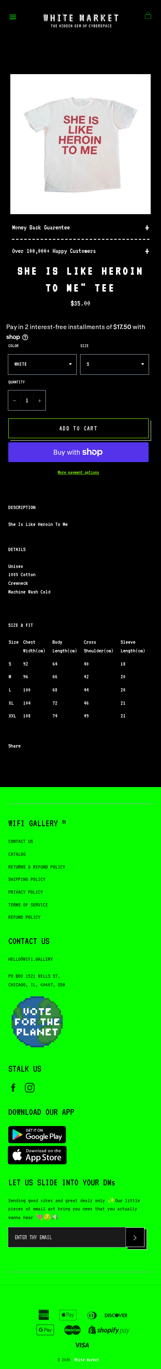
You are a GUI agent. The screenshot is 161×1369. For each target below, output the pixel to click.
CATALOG (17, 854)
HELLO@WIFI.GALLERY (30, 959)
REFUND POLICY (24, 917)
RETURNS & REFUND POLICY (36, 867)
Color (13, 345)
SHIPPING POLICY (26, 879)
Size (84, 345)
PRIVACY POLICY (25, 892)
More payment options (78, 472)
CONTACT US (20, 841)
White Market (86, 1359)
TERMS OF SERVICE (28, 905)
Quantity (16, 381)
